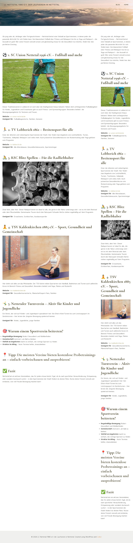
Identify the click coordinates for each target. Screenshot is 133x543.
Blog (118, 4)
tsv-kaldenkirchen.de (17, 290)
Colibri (99, 537)
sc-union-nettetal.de (17, 116)
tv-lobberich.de (16, 144)
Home (126, 4)
